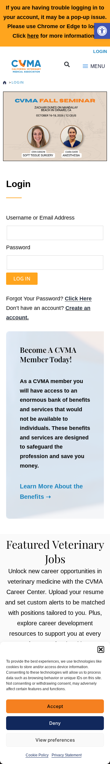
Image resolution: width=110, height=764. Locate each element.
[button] (102, 31)
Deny (55, 723)
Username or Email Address (40, 218)
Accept (55, 706)
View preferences (55, 740)
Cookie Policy (37, 755)
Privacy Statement (67, 755)
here (33, 36)
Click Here (78, 298)
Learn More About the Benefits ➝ (51, 491)
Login (100, 51)
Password (18, 247)
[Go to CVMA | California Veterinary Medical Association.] (4, 82)
